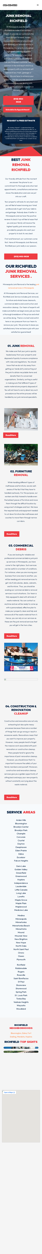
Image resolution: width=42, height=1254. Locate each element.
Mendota (21, 1037)
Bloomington (16, 1033)
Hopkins (28, 1037)
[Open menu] (38, 5)
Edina (24, 1033)
